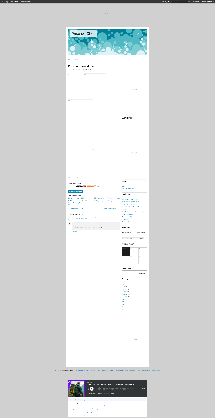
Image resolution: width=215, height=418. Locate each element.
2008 (123, 309)
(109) (130, 207)
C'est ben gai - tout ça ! (80, 178)
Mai (124, 286)
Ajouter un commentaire (81, 218)
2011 (123, 301)
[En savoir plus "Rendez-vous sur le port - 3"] (126, 260)
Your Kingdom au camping (129, 188)
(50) (126, 222)
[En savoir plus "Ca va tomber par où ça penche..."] (143, 260)
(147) (130, 201)
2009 (123, 307)
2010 (123, 304)
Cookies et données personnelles (143, 370)
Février (125, 294)
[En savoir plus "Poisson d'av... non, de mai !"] (134, 251)
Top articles (93, 370)
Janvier (125, 296)
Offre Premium (132, 370)
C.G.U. (111, 370)
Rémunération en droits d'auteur (121, 370)
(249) (130, 199)
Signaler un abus (105, 370)
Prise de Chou (83, 33)
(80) (127, 214)
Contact (76, 59)
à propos (112, 393)
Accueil (70, 59)
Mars (124, 291)
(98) (125, 209)
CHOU (62, 370)
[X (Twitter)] (166, 2)
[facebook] (163, 2)
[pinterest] (169, 2)
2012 (123, 299)
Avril (124, 289)
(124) (128, 204)
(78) (127, 217)
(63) (124, 219)
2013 (123, 284)
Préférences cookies (156, 370)
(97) (133, 212)
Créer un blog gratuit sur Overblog (82, 370)
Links (123, 186)
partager (102, 393)
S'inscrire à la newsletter (75, 191)
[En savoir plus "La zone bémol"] (143, 251)
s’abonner (92, 393)
